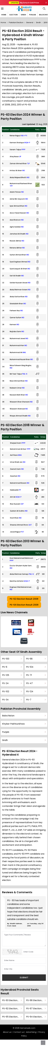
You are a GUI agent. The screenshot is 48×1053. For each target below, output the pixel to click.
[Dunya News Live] (17, 631)
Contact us (18, 1032)
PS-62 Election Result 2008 (24, 598)
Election (13, 15)
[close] (46, 2)
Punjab (32, 15)
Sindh (23, 15)
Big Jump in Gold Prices (25, 3)
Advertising (31, 1032)
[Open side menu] (2, 8)
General (29, 22)
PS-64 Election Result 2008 (24, 604)
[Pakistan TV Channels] (24, 640)
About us (7, 1032)
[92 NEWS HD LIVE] (31, 632)
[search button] (44, 8)
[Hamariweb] (24, 8)
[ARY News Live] (31, 622)
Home (3, 15)
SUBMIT (24, 977)
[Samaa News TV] (16, 622)
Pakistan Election (16, 22)
